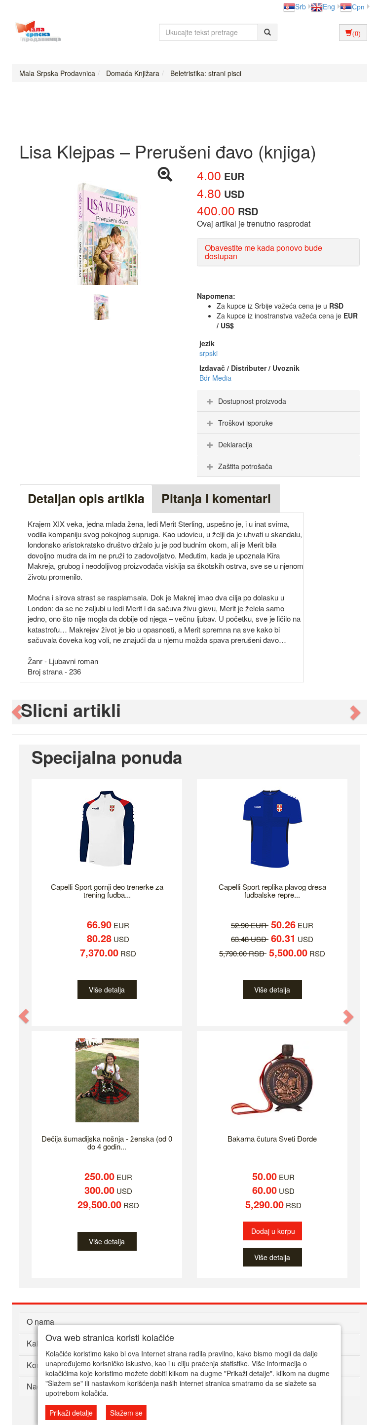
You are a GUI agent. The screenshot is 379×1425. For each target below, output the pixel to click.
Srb (300, 6)
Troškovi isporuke (245, 423)
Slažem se (126, 1413)
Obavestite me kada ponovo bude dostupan (263, 252)
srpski (208, 353)
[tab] (278, 401)
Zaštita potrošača (245, 466)
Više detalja (107, 989)
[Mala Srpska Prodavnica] (35, 32)
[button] (17, 712)
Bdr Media (215, 378)
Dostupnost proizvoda (252, 401)
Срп (358, 6)
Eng (329, 6)
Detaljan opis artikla (86, 498)
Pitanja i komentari (216, 498)
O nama (40, 1321)
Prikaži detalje (71, 1413)
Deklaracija (235, 444)
